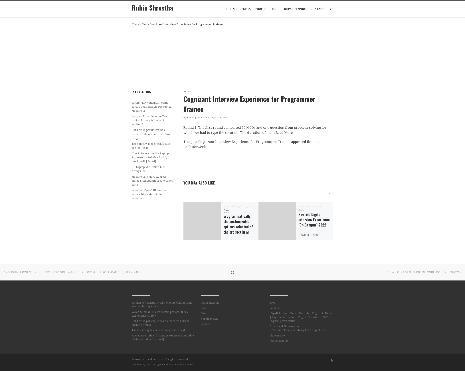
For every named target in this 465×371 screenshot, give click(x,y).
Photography (278, 335)
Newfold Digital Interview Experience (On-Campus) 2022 (314, 220)
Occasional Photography (285, 326)
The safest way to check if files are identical (151, 145)
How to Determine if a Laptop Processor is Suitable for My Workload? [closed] (150, 157)
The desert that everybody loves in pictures (298, 330)
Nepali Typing (209, 318)
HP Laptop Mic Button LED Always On (148, 169)
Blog (144, 24)
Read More (284, 133)
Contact (205, 324)
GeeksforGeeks (195, 147)
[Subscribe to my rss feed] (332, 360)
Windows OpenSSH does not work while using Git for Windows (149, 194)
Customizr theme (184, 365)
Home (135, 24)
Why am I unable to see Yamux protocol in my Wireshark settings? (151, 120)
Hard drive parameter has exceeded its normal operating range (151, 134)
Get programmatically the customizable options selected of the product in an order (238, 224)
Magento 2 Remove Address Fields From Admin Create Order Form (152, 180)
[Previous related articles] (320, 193)
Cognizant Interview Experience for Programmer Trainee (244, 142)
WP (148, 365)
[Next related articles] (329, 193)
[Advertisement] (232, 57)
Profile (205, 308)
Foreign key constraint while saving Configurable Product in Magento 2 (152, 106)
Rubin (190, 117)
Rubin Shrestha (210, 302)
